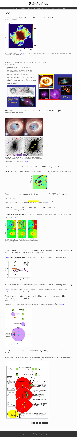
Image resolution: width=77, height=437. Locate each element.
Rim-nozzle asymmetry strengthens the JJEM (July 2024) (27, 62)
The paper (22, 54)
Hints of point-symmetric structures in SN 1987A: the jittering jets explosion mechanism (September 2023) (34, 111)
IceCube (62, 304)
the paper (26, 161)
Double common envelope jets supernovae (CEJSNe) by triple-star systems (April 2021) (36, 351)
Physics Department (47, 434)
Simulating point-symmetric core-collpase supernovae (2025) (29, 17)
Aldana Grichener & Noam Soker (13, 303)
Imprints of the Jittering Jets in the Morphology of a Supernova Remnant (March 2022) (38, 285)
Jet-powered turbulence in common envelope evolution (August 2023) (32, 166)
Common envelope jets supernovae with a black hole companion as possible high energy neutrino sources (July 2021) (37, 297)
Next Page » (44, 423)
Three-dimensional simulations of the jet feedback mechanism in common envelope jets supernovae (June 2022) (37, 208)
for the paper (44, 359)
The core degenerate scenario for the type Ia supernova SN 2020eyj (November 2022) (36, 195)
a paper (7, 257)
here (22, 83)
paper (50, 173)
